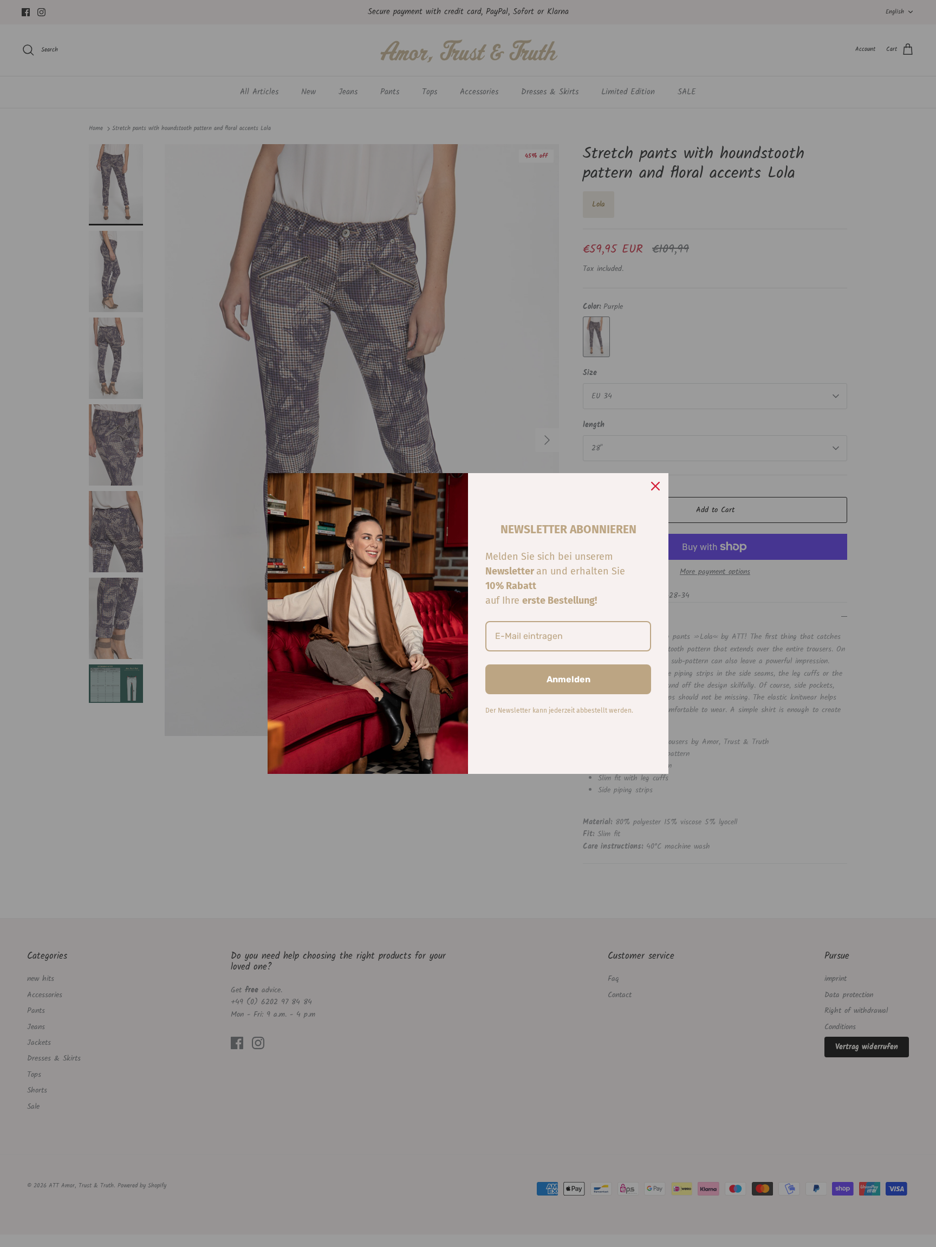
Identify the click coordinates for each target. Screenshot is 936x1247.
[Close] (655, 486)
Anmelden (568, 679)
